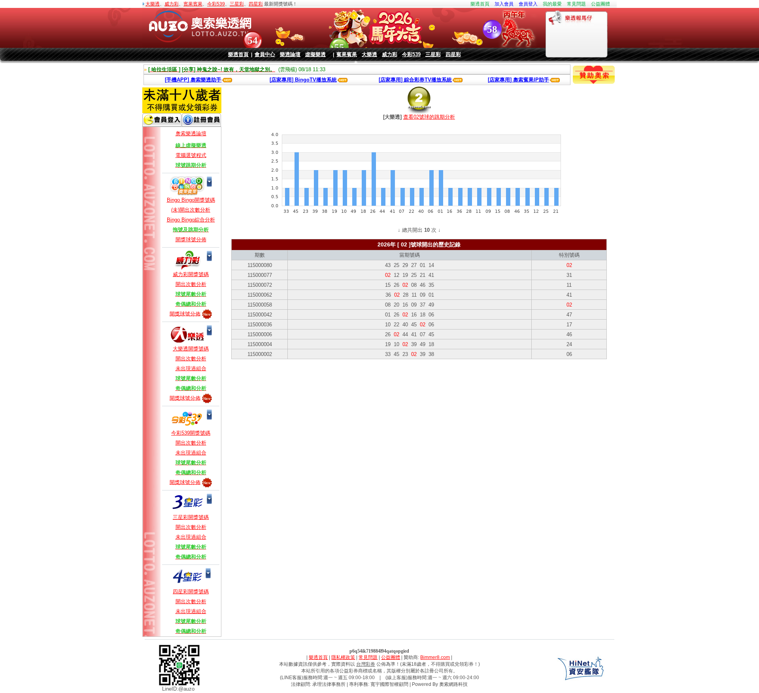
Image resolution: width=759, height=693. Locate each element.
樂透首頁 (479, 4)
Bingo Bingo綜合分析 (191, 220)
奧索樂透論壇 (191, 133)
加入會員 (504, 4)
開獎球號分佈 (191, 239)
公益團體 (600, 4)
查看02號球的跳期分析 (429, 117)
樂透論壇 (290, 54)
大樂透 (152, 4)
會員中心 (265, 54)
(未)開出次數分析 (190, 210)
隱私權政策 (343, 657)
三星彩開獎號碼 (191, 517)
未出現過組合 (191, 368)
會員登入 (528, 4)
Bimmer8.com (435, 657)
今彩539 (216, 4)
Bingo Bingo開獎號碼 (191, 200)
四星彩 (256, 4)
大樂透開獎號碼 (191, 349)
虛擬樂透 (315, 54)
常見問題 (576, 4)
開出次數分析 (191, 284)
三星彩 (237, 4)
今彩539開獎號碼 (190, 433)
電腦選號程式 (191, 155)
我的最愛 (552, 4)
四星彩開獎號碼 (191, 592)
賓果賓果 (192, 4)
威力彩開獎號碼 (191, 274)
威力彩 (171, 4)
